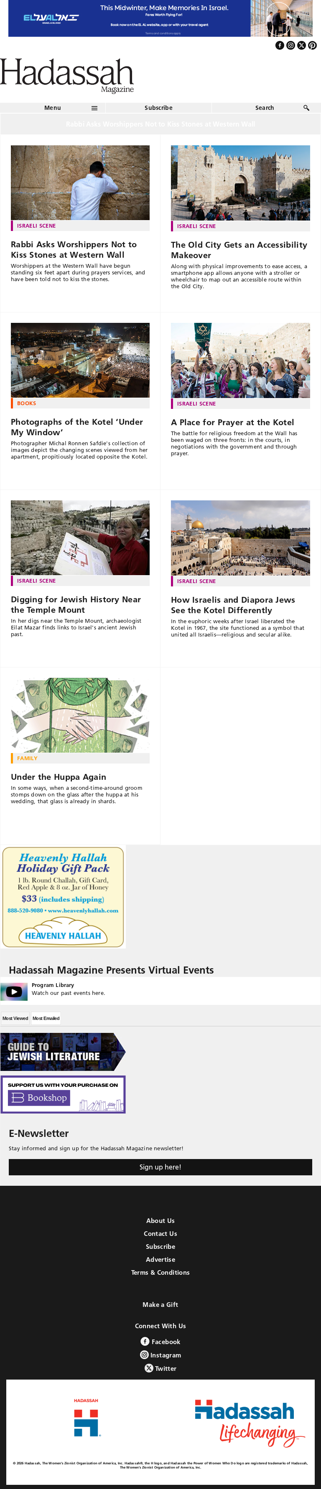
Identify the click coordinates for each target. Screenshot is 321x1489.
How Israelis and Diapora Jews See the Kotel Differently (233, 605)
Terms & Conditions (160, 1272)
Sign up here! (160, 1167)
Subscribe (159, 108)
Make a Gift (160, 1305)
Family (27, 758)
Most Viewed (15, 1018)
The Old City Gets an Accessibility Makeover (239, 250)
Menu (52, 108)
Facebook (165, 1342)
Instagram (165, 1355)
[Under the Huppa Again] (80, 715)
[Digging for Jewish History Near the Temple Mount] (80, 538)
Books (26, 403)
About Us (160, 1221)
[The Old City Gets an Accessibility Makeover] (240, 183)
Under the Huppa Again (58, 777)
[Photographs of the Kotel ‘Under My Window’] (80, 360)
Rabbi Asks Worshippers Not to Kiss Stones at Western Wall (74, 249)
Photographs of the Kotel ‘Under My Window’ (77, 427)
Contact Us (160, 1234)
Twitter (165, 1368)
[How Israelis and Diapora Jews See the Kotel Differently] (240, 538)
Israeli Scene (36, 225)
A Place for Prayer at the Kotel (232, 422)
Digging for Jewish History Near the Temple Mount (76, 604)
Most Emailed (46, 1018)
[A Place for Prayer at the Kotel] (240, 360)
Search (265, 108)
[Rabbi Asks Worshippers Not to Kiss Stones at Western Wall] (80, 183)
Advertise (160, 1259)
